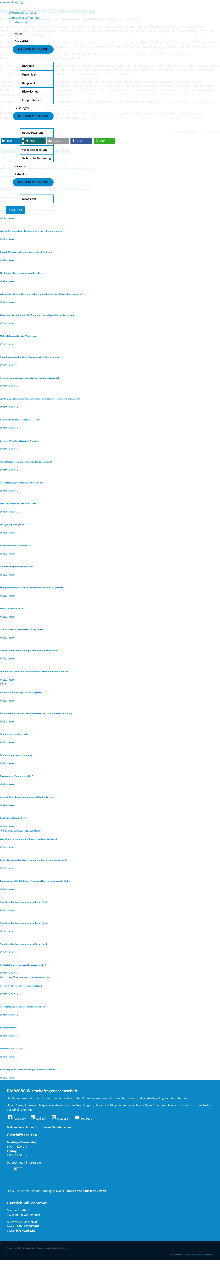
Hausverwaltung (32, 133)
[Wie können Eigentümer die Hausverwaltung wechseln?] (21, 831)
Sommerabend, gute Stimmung (16, 755)
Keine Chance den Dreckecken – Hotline (20, 419)
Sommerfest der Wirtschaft (14, 734)
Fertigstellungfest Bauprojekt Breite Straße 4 (23, 964)
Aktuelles (21, 174)
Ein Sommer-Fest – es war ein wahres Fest (21, 273)
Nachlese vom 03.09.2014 (13, 1048)
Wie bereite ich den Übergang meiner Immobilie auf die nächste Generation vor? (41, 294)
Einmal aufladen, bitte (11, 608)
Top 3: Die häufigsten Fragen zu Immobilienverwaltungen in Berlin (34, 859)
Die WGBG (21, 41)
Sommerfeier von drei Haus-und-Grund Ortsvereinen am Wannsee (34, 671)
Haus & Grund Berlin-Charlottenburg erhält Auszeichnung (29, 356)
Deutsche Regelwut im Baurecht (16, 566)
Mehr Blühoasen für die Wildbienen (18, 335)
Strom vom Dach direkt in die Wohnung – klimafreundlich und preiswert (37, 315)
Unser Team (29, 74)
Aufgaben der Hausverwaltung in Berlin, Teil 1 (23, 943)
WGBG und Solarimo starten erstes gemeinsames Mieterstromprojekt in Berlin (40, 398)
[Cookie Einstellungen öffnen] (26, 1285)
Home (19, 33)
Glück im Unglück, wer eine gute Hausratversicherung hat (29, 377)
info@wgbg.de (25, 1231)
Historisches (30, 91)
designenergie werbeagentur (193, 1254)
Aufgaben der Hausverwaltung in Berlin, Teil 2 (23, 922)
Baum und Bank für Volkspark (15, 545)
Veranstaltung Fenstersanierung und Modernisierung (27, 797)
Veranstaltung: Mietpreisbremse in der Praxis (23, 1006)
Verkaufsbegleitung (34, 150)
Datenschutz (15, 1162)
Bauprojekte (30, 83)
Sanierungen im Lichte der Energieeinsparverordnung (27, 1069)
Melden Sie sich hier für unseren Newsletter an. (39, 1127)
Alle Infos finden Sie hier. (22, 1195)
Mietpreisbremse (9, 1027)
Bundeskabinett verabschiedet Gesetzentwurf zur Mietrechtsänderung (36, 713)
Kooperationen (32, 100)
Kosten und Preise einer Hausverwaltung (21, 985)
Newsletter (29, 199)
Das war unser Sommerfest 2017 (16, 776)
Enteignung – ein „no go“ (12, 524)
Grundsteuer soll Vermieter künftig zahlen (21, 629)
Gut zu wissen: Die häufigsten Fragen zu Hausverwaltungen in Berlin (35, 881)
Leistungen (22, 108)
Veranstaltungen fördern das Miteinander (21, 482)
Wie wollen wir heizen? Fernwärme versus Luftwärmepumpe (31, 231)
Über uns (28, 66)
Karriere (20, 166)
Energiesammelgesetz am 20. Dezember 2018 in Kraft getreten (32, 587)
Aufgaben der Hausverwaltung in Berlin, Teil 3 (23, 902)
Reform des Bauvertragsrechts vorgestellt (21, 692)
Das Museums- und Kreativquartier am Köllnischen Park (28, 650)
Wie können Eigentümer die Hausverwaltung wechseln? (28, 839)
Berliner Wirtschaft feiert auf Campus (19, 440)
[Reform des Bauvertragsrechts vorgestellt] (3, 684)
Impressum (33, 1162)
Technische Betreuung (36, 158)
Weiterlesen (9, 218)
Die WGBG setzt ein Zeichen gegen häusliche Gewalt (27, 252)
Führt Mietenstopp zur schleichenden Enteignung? (26, 461)
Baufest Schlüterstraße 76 (13, 818)
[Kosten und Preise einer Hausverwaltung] (25, 977)
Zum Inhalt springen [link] (13, 2)
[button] (11, 141)
